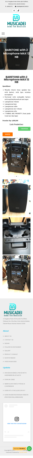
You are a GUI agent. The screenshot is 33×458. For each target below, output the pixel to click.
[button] (24, 129)
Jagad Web (23, 452)
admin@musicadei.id (22, 6)
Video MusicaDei (11, 361)
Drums (7, 343)
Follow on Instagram (13, 347)
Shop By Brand (10, 358)
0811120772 (9, 6)
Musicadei (19, 450)
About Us (8, 336)
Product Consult (11, 354)
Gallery (7, 350)
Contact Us (9, 340)
